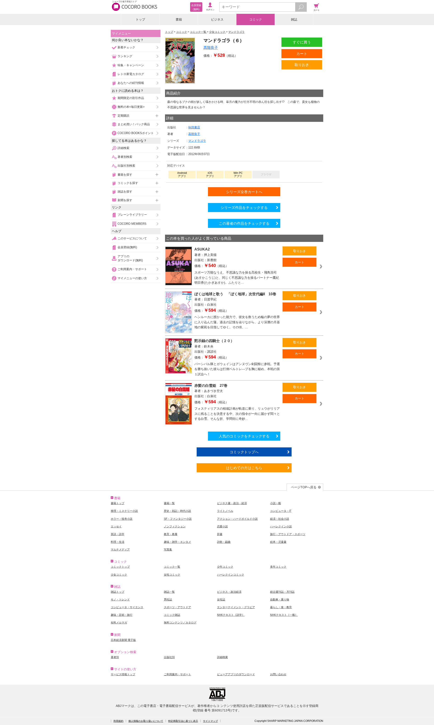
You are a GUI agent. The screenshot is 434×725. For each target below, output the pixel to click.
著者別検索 (125, 156)
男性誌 (168, 599)
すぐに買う (302, 42)
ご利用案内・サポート (132, 269)
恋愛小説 (222, 526)
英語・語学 (117, 534)
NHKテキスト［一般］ (284, 614)
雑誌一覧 (169, 591)
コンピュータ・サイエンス (127, 607)
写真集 (168, 549)
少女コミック (119, 574)
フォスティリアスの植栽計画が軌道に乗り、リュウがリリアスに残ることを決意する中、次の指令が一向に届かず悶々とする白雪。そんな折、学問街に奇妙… (237, 413)
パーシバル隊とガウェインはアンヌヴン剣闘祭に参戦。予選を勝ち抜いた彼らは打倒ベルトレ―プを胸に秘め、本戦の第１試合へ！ (237, 369)
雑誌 (294, 19)
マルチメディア (120, 549)
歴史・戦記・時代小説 (177, 510)
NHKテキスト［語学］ (231, 614)
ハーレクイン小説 (281, 526)
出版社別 (169, 657)
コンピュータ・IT (280, 510)
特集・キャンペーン (131, 65)
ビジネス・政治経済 (229, 591)
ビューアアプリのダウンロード (236, 674)
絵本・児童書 (278, 541)
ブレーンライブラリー (132, 214)
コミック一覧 (172, 566)
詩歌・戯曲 (224, 541)
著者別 (115, 657)
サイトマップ (210, 721)
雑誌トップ (117, 591)
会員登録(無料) (127, 247)
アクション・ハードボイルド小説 (237, 518)
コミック (255, 19)
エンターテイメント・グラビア (236, 607)
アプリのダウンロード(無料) (130, 258)
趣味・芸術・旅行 (121, 614)
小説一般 (275, 503)
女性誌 (221, 599)
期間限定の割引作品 (131, 98)
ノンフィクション (175, 526)
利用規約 (118, 721)
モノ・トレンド (120, 599)
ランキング (125, 56)
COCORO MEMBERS (132, 223)
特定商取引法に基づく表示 (183, 721)
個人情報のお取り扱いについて (145, 721)
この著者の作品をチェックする (244, 223)
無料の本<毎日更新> (131, 107)
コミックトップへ (244, 452)
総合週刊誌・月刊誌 (282, 591)
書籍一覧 (169, 503)
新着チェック (126, 47)
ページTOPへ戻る (303, 487)
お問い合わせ (278, 674)
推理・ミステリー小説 (124, 510)
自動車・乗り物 (279, 599)
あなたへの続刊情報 (131, 83)
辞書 (219, 534)
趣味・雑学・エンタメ (177, 541)
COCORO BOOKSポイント (136, 133)
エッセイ (116, 526)
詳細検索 (123, 148)
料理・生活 (117, 541)
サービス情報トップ (123, 674)
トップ (140, 19)
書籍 (179, 19)
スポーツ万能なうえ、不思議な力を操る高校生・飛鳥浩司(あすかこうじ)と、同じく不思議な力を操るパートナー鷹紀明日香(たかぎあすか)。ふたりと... (236, 277)
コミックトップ (120, 566)
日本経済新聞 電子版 (123, 640)
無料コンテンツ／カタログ (180, 622)
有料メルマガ (119, 622)
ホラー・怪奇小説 (121, 518)
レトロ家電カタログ (131, 74)
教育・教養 (170, 534)
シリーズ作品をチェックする (244, 207)
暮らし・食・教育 (281, 607)
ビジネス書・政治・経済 (232, 503)
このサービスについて (132, 238)
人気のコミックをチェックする (244, 436)
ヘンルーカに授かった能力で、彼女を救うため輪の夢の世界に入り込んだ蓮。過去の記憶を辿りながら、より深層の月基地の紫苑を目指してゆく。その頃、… (237, 322)
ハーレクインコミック (230, 574)
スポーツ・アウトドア (177, 607)
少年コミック (225, 566)
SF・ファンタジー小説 (178, 518)
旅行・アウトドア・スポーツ (287, 534)
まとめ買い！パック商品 (134, 124)
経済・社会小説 (279, 518)
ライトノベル (225, 510)
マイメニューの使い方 (132, 278)
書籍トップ (117, 503)
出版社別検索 (126, 165)
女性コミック (172, 574)
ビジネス (217, 19)
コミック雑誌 (172, 614)
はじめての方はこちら (244, 468)
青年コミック (278, 566)
